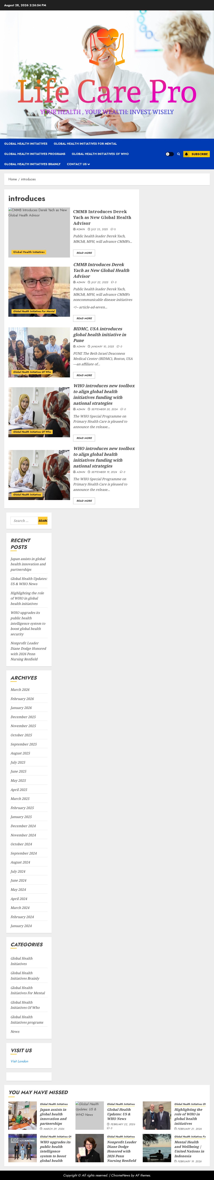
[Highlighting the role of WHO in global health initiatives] (157, 1115)
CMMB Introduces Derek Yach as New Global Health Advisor (102, 217)
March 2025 (19, 798)
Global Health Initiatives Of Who (100, 154)
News (14, 1031)
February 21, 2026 (190, 1129)
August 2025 (20, 753)
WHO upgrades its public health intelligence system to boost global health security (27, 623)
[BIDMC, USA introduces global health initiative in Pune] (39, 352)
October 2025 (21, 735)
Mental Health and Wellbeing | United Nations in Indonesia (189, 1149)
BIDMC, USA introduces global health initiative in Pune (99, 334)
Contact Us (77, 164)
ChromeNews (120, 1175)
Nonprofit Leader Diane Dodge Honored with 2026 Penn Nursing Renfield (121, 1151)
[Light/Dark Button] (170, 154)
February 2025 (22, 808)
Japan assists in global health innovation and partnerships (28, 564)
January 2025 (21, 816)
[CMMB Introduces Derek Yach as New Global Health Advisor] (39, 232)
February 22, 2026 (123, 1124)
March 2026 (19, 689)
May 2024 (18, 889)
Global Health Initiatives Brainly (32, 164)
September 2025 (23, 744)
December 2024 (23, 826)
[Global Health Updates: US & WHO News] (89, 1115)
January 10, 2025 (102, 346)
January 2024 (21, 926)
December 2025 (23, 717)
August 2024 (20, 862)
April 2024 (18, 898)
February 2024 (22, 917)
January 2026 (21, 707)
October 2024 (21, 844)
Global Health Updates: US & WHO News (119, 1114)
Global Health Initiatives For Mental (85, 144)
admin (80, 229)
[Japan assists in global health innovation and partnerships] (22, 1115)
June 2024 (18, 880)
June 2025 (18, 771)
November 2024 (23, 835)
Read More (84, 253)
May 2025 (18, 780)
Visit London (19, 1061)
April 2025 (18, 789)
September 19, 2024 (104, 472)
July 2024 (17, 871)
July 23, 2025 (99, 229)
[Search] (178, 154)
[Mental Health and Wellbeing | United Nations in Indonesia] (157, 1148)
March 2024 (19, 907)
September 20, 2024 (104, 409)
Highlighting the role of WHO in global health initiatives (27, 598)
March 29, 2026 (53, 1129)
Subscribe (200, 154)
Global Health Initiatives (25, 144)
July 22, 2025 (99, 282)
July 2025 (17, 762)
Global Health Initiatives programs (34, 154)
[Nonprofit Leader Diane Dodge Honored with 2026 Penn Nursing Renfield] (89, 1148)
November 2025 (23, 726)
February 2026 (22, 698)
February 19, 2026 (189, 1161)
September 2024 (23, 853)
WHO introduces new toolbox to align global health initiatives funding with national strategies (104, 394)
